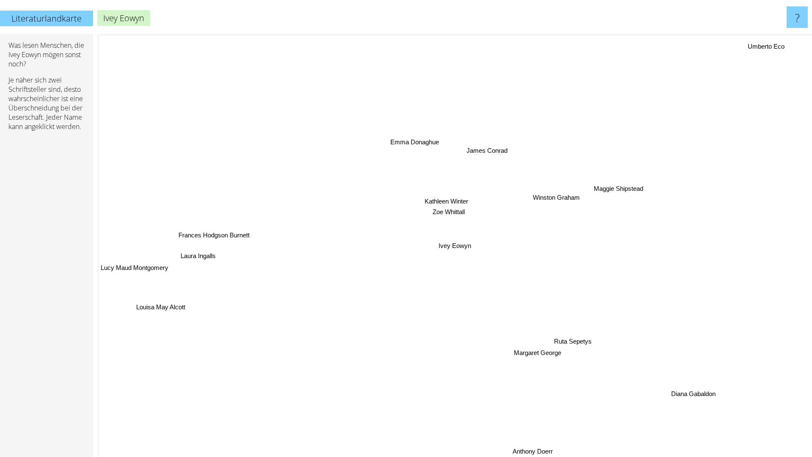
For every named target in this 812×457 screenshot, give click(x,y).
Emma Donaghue (418, 140)
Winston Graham (555, 197)
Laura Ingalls (198, 258)
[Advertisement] (46, 267)
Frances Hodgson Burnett (213, 237)
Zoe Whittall (451, 211)
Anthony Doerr (531, 451)
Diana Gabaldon (691, 394)
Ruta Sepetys (573, 341)
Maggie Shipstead (618, 187)
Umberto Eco (766, 46)
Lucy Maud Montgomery (134, 267)
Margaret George (537, 352)
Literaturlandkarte (46, 18)
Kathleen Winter (446, 200)
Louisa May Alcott (160, 308)
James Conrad (487, 150)
